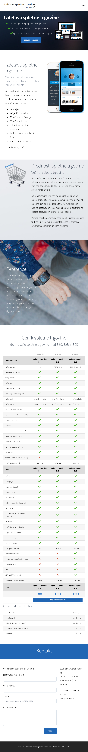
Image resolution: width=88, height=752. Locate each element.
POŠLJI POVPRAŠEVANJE (57, 600)
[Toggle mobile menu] (84, 5)
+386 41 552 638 (71, 690)
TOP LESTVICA (66, 747)
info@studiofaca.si (69, 698)
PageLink (56, 747)
